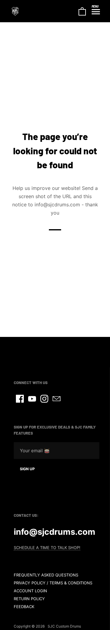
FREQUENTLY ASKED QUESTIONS (46, 574)
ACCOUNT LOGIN (30, 590)
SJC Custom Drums (64, 626)
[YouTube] (32, 399)
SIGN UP (27, 469)
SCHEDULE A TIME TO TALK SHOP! (47, 547)
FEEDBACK (24, 606)
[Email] (57, 399)
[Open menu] (96, 12)
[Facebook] (20, 399)
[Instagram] (44, 399)
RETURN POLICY (29, 598)
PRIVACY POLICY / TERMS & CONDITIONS (53, 582)
